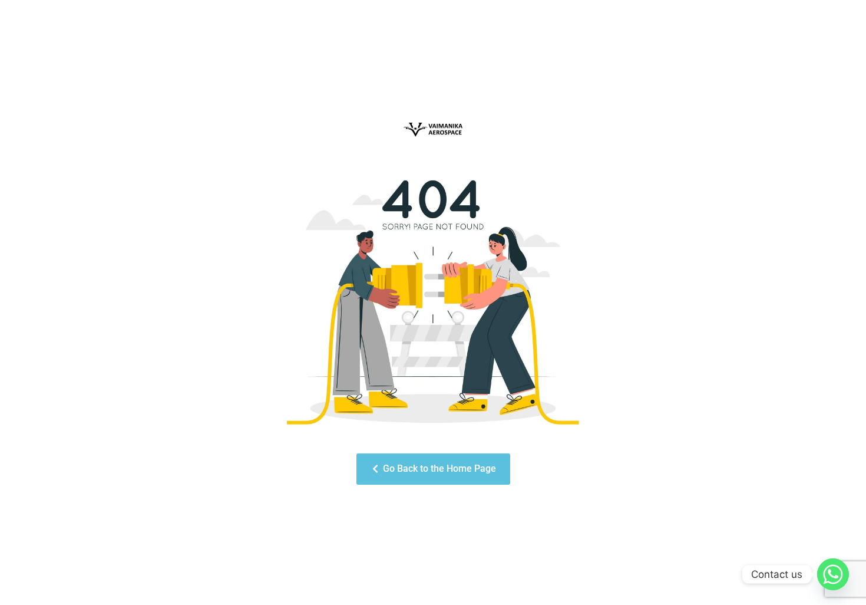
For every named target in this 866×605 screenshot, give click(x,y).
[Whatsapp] (833, 574)
